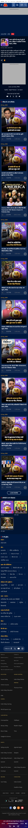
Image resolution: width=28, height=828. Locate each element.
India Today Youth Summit (18, 760)
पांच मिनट (3, 574)
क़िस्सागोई (3, 606)
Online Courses (5, 684)
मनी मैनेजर (3, 632)
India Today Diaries (19, 679)
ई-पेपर (6, 1)
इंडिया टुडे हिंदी (18, 1)
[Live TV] (22, 5)
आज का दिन (13, 577)
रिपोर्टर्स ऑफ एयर (17, 568)
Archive (23, 793)
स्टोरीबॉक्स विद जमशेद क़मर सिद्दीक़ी (10, 599)
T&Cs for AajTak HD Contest (7, 669)
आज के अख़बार (5, 568)
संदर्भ (12, 585)
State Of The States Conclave (6, 769)
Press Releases (17, 666)
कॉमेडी (8, 34)
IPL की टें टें (4, 554)
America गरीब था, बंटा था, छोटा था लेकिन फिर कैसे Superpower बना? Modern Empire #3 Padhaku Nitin (14, 210)
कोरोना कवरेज (14, 624)
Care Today (4, 782)
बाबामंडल (12, 602)
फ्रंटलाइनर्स (16, 642)
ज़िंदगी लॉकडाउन (5, 642)
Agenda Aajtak (18, 747)
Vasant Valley (4, 679)
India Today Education (6, 690)
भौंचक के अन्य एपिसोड (8, 102)
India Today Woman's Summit (6, 760)
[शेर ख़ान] (7, 523)
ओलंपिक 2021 (5, 560)
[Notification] (14, 5)
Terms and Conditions (18, 663)
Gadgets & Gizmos (6, 736)
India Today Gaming (6, 704)
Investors (3, 660)
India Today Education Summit (20, 769)
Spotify (6, 89)
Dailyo (12, 793)
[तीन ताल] (20, 507)
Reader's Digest (18, 725)
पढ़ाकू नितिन (4, 585)
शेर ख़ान (3, 531)
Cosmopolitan (4, 720)
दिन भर (21, 574)
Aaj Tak (2, 1)
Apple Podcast (12, 89)
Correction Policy (4, 666)
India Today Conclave (6, 752)
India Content (17, 782)
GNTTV (23, 1)
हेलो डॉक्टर (4, 624)
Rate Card (16, 660)
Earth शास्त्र (17, 616)
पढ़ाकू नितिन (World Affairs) (9, 571)
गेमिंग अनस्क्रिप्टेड (14, 550)
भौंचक (13, 34)
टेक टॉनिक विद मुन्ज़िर (6, 613)
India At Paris (15, 554)
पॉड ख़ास (3, 577)
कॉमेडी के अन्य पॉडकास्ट (8, 498)
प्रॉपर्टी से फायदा (14, 632)
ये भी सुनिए (5, 537)
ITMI (2, 695)
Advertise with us (4, 657)
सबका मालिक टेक (5, 616)
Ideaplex (16, 752)
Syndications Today (15, 814)
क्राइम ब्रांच (3, 543)
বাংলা (8, 1)
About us (3, 654)
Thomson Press (18, 687)
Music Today (4, 731)
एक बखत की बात (5, 588)
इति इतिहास (17, 588)
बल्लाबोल (3, 550)
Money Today (4, 725)
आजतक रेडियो (3, 34)
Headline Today (18, 787)
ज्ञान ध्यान (20, 585)
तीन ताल (16, 515)
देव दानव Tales (5, 639)
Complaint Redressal (18, 657)
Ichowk (17, 793)
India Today (13, 1)
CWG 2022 (4, 557)
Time (15, 731)
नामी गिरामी (4, 591)
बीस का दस (15, 557)
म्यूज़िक (21, 602)
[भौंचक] (7, 507)
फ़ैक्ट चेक (12, 574)
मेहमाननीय (3, 602)
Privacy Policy (4, 663)
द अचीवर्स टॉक (17, 639)
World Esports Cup (6, 709)
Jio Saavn (20, 89)
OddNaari (16, 720)
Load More (14, 493)
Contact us (16, 654)
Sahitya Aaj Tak (5, 747)
